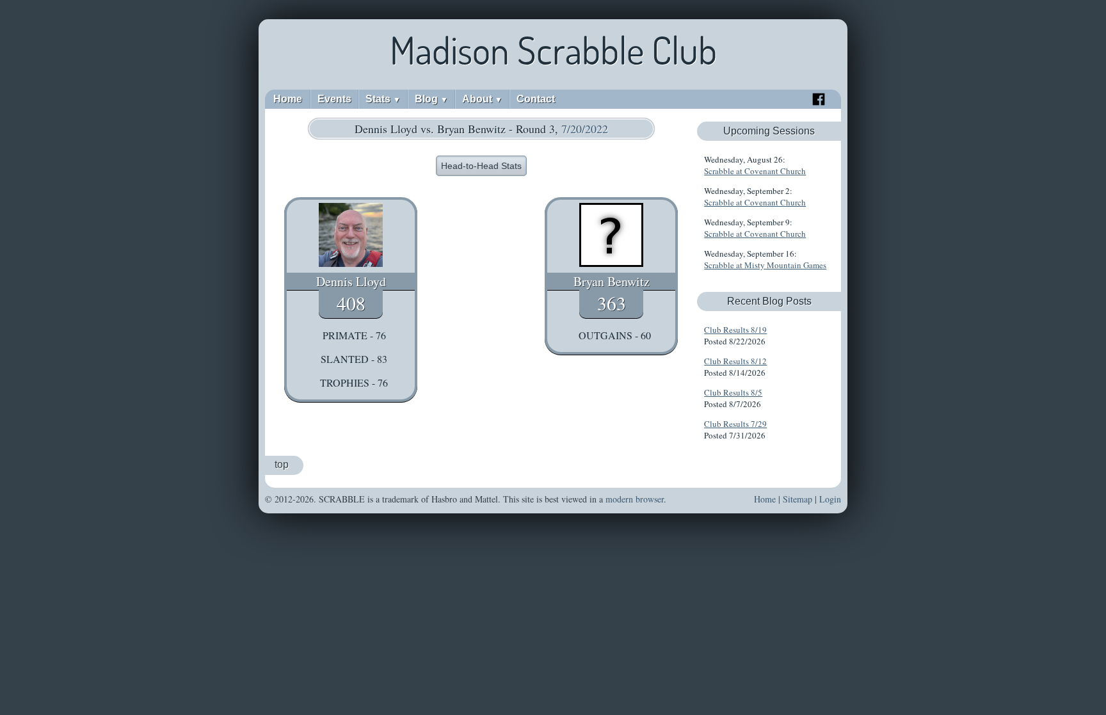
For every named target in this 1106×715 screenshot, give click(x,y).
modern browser (634, 499)
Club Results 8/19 (735, 329)
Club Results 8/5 (733, 392)
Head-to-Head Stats (481, 166)
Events (334, 98)
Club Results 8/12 (735, 361)
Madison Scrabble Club (553, 50)
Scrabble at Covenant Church (755, 171)
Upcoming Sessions (769, 130)
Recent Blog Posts (769, 301)
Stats (383, 98)
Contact (536, 98)
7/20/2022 (584, 128)
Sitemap (797, 499)
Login (830, 499)
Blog (431, 98)
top (282, 464)
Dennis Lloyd (351, 281)
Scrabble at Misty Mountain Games (765, 265)
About (482, 98)
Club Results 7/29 (735, 424)
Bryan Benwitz (611, 281)
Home (287, 98)
